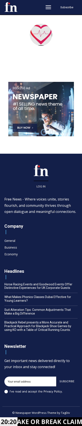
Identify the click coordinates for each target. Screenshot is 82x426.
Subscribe (66, 381)
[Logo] (10, 7)
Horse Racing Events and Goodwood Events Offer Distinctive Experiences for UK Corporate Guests (38, 286)
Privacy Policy (53, 391)
